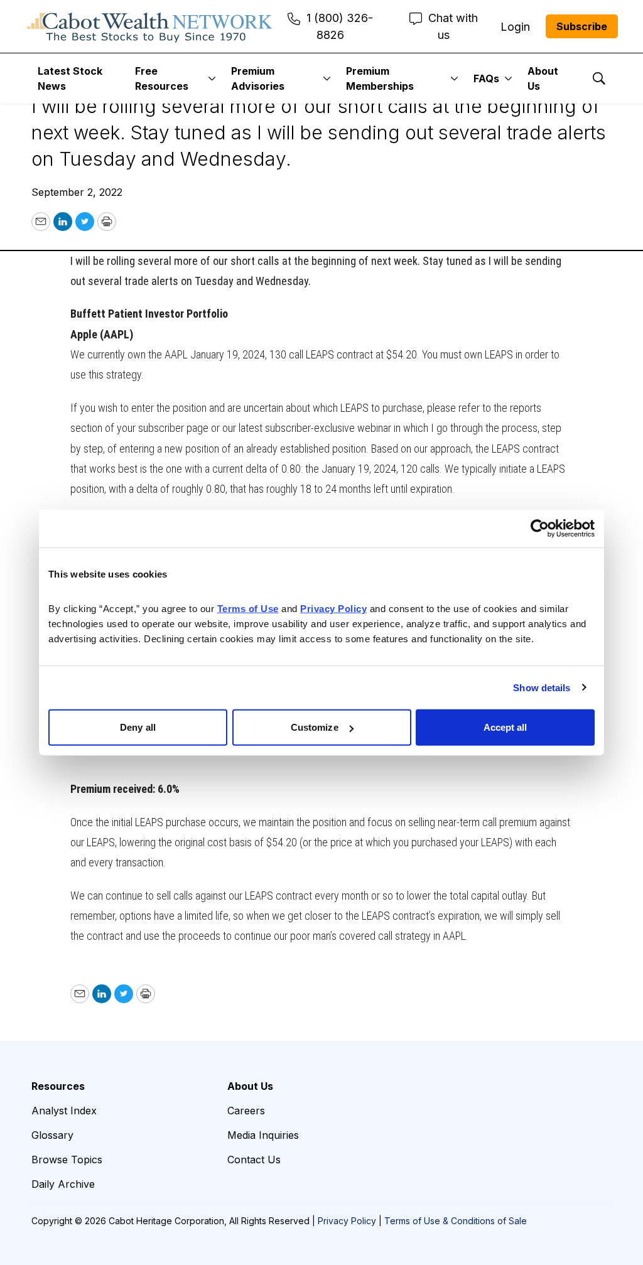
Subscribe (581, 26)
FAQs (486, 78)
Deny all (138, 727)
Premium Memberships (380, 78)
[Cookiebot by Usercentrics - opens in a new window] (540, 528)
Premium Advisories (257, 78)
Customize (314, 727)
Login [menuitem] (515, 26)
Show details (541, 687)
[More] (211, 78)
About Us (542, 78)
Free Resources (161, 78)
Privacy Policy (347, 1220)
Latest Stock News (70, 78)
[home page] (149, 26)
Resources (58, 1086)
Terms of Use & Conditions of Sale (455, 1220)
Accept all (505, 727)
